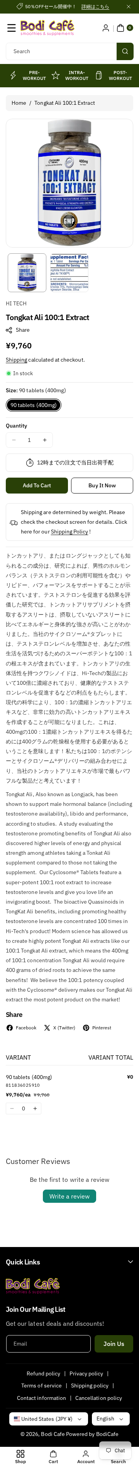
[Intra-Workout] (55, 75)
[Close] (128, 6)
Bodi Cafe (52, 1434)
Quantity (16, 425)
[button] (11, 28)
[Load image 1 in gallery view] (27, 272)
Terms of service (41, 1385)
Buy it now (102, 485)
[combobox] (69, 51)
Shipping (16, 359)
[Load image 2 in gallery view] (69, 272)
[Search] (125, 51)
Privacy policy (86, 1373)
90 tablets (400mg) (33, 405)
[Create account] (106, 28)
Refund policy (44, 1373)
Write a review (69, 1196)
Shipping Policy (69, 531)
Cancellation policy (98, 1397)
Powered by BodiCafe (92, 1434)
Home (19, 102)
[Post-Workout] (99, 75)
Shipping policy (89, 1385)
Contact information (41, 1397)
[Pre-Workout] (13, 75)
